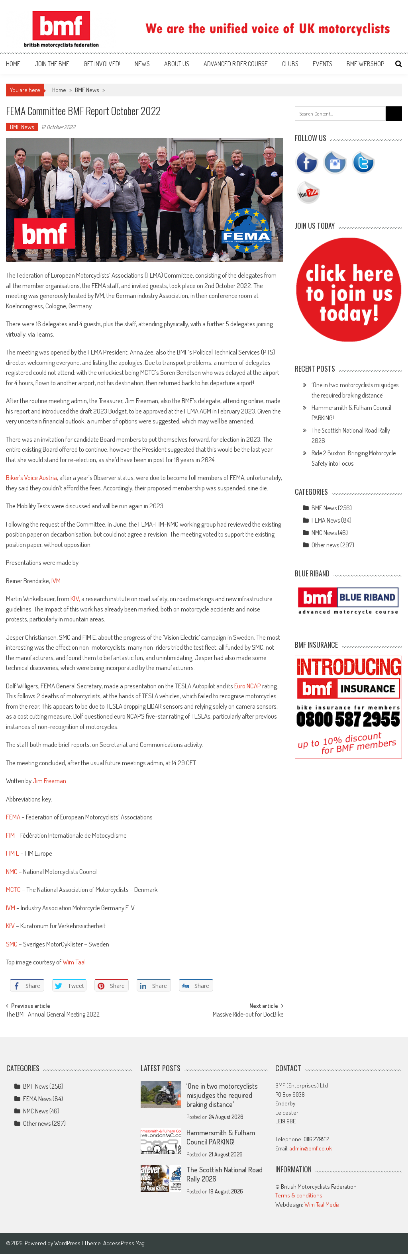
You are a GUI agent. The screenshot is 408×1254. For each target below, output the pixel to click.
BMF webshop (365, 64)
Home (13, 64)
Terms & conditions (298, 1195)
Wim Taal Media (321, 1204)
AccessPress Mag (123, 1243)
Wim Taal (75, 962)
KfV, (75, 598)
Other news (325, 545)
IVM (56, 580)
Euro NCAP (247, 686)
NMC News (324, 533)
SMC (12, 944)
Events (322, 64)
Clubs (290, 64)
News (142, 64)
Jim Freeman (49, 780)
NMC (12, 871)
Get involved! (102, 64)
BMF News (87, 90)
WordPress (68, 1243)
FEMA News (326, 520)
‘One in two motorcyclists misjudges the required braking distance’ (222, 1095)
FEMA (13, 817)
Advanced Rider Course (236, 64)
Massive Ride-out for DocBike (248, 1015)
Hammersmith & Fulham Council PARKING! (220, 1137)
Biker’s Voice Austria (31, 477)
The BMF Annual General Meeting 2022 (53, 1015)
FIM (10, 835)
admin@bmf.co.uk (311, 1148)
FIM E (12, 853)
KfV (10, 925)
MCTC (13, 889)
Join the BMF (52, 64)
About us (176, 64)
